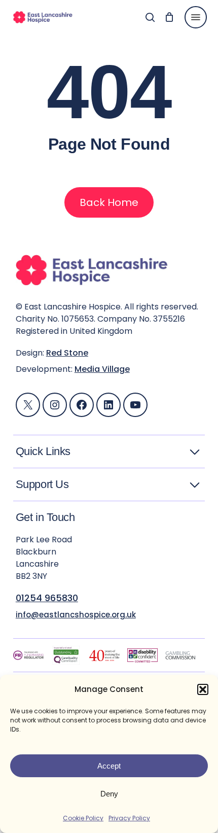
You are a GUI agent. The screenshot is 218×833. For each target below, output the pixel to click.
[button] (203, 689)
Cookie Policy (83, 818)
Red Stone (67, 353)
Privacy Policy (129, 818)
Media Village (102, 369)
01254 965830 (47, 598)
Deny (109, 793)
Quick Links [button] (43, 451)
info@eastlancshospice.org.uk (76, 614)
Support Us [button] (42, 484)
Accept (109, 765)
